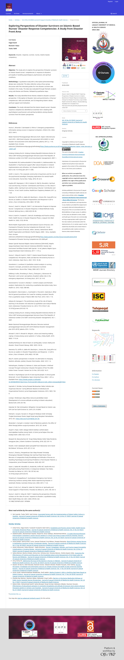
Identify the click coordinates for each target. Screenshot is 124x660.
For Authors (95, 377)
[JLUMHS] (103, 192)
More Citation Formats (69, 111)
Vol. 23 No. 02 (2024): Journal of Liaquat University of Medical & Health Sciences (45, 20)
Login (116, 1)
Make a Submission (99, 406)
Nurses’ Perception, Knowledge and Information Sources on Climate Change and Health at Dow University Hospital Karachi (47, 566)
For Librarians (96, 380)
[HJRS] (103, 128)
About (38, 13)
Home (10, 20)
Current (8, 13)
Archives (16, 13)
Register (110, 1)
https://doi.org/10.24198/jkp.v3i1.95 (27, 419)
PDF (66, 76)
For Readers (95, 374)
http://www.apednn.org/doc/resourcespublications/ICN (58, 237)
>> (20, 594)
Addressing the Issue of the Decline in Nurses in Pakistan (42, 561)
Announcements (28, 13)
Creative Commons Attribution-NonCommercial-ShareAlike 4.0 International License (73, 154)
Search (114, 13)
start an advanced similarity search (29, 598)
